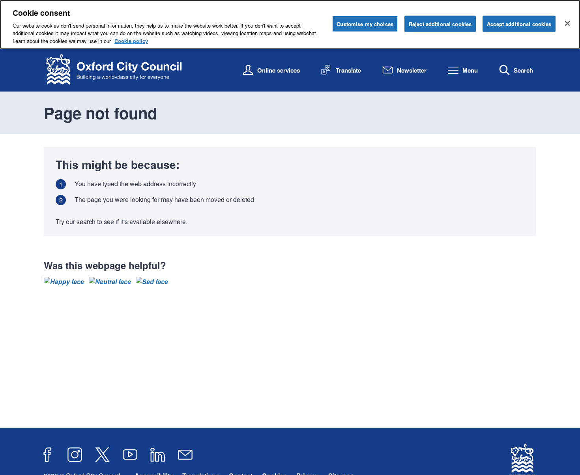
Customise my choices (365, 23)
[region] (290, 24)
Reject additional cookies (440, 23)
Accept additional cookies (519, 23)
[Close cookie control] (567, 23)
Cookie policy (131, 41)
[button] (64, 281)
